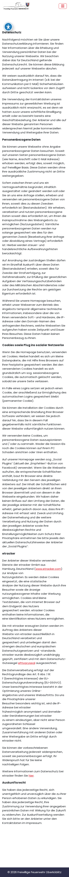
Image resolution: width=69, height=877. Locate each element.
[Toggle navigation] (63, 6)
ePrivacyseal (26, 663)
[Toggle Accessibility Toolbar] (8, 26)
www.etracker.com (48, 569)
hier (31, 775)
